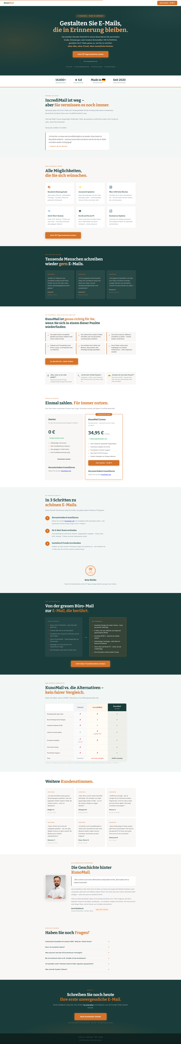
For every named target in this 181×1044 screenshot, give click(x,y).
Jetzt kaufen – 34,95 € (167, 3)
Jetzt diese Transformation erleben (90, 664)
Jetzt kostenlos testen (90, 1016)
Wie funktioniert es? (91, 61)
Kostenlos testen (64, 459)
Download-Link (66, 471)
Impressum (82, 1037)
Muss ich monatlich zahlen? (77, 947)
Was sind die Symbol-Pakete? (77, 969)
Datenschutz (89, 1037)
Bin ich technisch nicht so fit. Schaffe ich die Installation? (77, 958)
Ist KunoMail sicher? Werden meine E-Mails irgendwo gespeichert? (77, 963)
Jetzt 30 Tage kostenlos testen (91, 54)
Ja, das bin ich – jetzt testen (61, 361)
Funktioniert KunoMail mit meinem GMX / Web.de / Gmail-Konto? (77, 941)
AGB (95, 1037)
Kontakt (100, 1037)
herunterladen (88, 1005)
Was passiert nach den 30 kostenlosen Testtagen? (77, 952)
